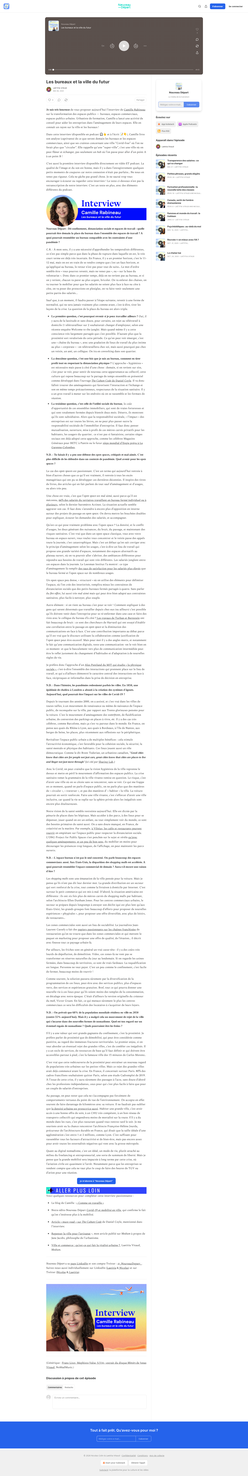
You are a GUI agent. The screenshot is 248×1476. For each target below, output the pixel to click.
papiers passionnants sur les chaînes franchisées (107, 930)
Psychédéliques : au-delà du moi (184, 226)
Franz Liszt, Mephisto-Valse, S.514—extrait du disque (95, 1363)
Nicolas (123, 1268)
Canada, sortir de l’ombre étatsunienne (180, 201)
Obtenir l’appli (138, 1462)
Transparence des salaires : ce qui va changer (183, 162)
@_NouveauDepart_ (130, 1264)
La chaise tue (174, 253)
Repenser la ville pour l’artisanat (71, 1234)
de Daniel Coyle (121, 381)
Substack (103, 1470)
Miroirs (132, 1362)
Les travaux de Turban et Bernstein (118, 618)
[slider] (123, 69)
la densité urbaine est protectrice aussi (74, 1109)
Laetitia (111, 1268)
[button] (103, 46)
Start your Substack (115, 1462)
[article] (179, 163)
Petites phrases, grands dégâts (183, 173)
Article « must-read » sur (66, 1222)
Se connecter (236, 6)
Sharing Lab (106, 762)
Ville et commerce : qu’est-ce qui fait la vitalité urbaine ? (85, 1245)
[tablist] (60, 1387)
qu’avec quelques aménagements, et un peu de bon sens (91, 839)
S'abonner (217, 6)
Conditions (142, 1455)
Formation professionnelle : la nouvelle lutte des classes (182, 188)
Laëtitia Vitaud (60, 88)
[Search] (200, 6)
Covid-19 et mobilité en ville (104, 1210)
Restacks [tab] (69, 1387)
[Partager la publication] (206, 6)
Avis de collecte (157, 1455)
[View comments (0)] (197, 39)
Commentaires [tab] (55, 1387)
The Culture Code (101, 380)
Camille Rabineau (134, 110)
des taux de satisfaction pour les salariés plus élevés (109, 569)
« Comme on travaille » (90, 1203)
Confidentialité (129, 1455)
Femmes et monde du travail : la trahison (183, 215)
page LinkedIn (79, 1264)
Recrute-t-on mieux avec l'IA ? (183, 239)
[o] (160, 163)
